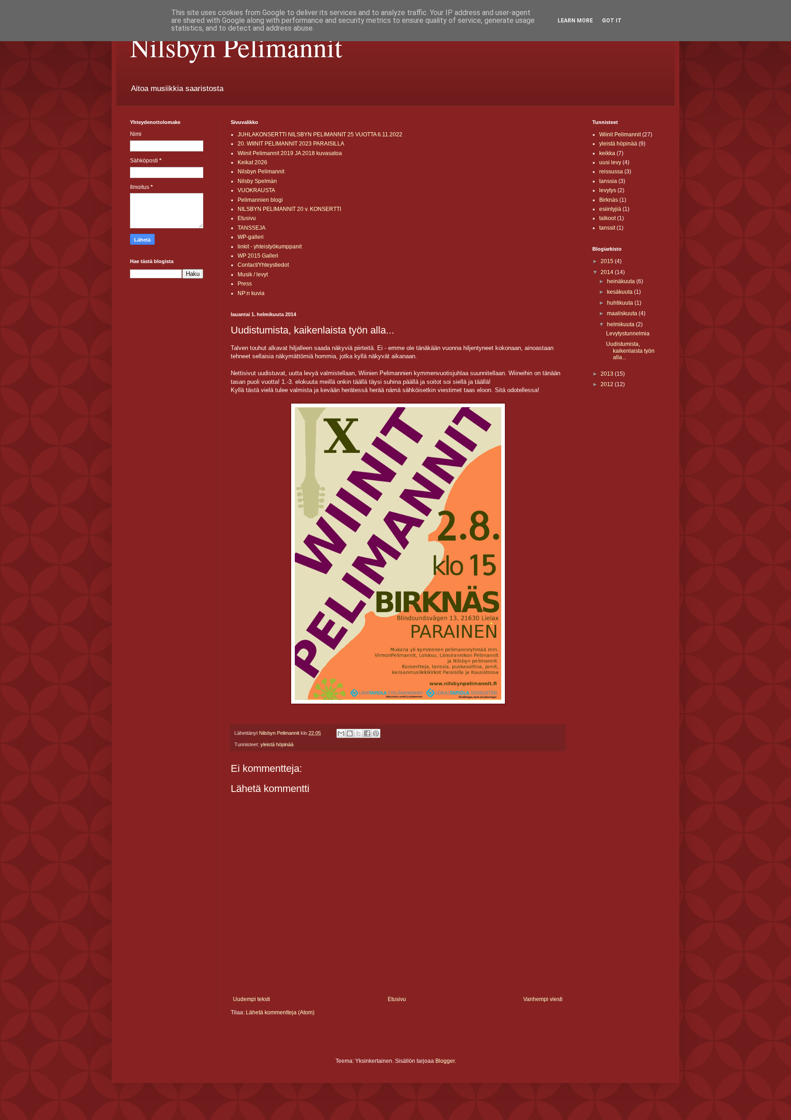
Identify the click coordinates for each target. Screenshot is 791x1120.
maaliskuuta (623, 313)
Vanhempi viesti (543, 999)
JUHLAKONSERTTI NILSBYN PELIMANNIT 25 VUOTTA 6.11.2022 (320, 134)
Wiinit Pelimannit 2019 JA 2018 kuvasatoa (290, 153)
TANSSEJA (251, 228)
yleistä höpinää (276, 744)
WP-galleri (251, 237)
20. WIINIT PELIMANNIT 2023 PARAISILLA (291, 143)
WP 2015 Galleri (258, 256)
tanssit (607, 228)
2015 (608, 261)
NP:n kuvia (251, 293)
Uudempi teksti (251, 999)
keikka (607, 153)
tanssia (608, 181)
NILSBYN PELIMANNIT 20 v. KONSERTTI (289, 209)
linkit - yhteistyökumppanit (270, 246)
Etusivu (247, 218)
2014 (608, 272)
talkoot (607, 218)
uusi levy (610, 162)
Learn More (575, 20)
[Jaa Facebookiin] (367, 733)
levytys (607, 190)
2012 (608, 384)
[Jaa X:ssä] (358, 733)
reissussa (611, 171)
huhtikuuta (620, 303)
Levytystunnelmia (628, 333)
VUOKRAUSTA (256, 190)
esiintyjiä (610, 209)
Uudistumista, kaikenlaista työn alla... (630, 351)
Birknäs (608, 200)
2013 (608, 374)
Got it (612, 20)
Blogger (445, 1061)
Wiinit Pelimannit (620, 134)
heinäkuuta (621, 281)
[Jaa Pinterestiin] (375, 733)
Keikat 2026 (252, 162)
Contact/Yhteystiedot (263, 265)
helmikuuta (621, 324)
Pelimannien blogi (260, 200)
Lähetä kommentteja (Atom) (280, 1012)
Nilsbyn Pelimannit (236, 46)
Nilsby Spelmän (257, 181)
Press (245, 283)
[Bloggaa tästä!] (349, 733)
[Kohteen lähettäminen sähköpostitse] (341, 733)
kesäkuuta (620, 292)
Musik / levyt (253, 274)
